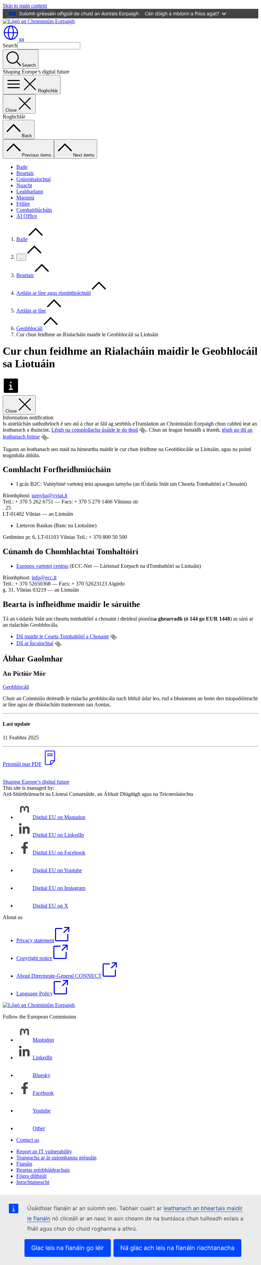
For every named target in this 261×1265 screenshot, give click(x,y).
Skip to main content (25, 6)
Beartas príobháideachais (43, 1170)
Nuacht (24, 185)
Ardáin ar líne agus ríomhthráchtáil (53, 293)
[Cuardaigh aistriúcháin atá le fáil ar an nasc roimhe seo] (142, 430)
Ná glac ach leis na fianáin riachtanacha (177, 1247)
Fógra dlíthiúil (31, 1176)
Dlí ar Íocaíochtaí (34, 643)
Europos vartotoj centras (42, 566)
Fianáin (24, 1164)
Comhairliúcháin (34, 210)
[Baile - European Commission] (39, 21)
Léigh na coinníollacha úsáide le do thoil (94, 430)
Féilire (23, 204)
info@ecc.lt (44, 577)
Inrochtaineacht (32, 1182)
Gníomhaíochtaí (33, 179)
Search (10, 45)
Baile (22, 167)
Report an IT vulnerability (44, 1151)
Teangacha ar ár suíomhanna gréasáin (56, 1157)
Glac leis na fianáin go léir (67, 1247)
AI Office (26, 216)
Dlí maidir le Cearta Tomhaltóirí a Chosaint (62, 636)
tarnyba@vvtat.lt (49, 495)
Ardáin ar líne (31, 311)
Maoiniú (25, 198)
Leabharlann (29, 191)
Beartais (25, 173)
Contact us (27, 1140)
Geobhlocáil (29, 328)
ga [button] (21, 39)
